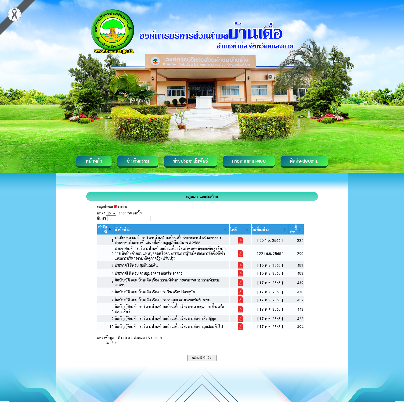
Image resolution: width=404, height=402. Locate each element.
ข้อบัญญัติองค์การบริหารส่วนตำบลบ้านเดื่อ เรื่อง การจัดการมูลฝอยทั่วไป (169, 326)
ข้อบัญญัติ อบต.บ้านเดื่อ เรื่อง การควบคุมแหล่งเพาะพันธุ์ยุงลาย (162, 299)
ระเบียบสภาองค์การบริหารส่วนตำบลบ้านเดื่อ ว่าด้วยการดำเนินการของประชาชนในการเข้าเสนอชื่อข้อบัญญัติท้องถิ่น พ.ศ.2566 (168, 240)
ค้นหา (101, 218)
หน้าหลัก (94, 161)
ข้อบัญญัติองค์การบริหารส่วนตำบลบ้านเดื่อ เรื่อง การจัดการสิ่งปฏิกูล (165, 318)
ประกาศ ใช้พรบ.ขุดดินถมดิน (136, 265)
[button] (122, 229)
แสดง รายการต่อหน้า (119, 212)
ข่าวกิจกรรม (137, 161)
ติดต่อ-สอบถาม (304, 161)
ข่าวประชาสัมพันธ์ (190, 161)
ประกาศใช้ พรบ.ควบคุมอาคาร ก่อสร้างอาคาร (148, 273)
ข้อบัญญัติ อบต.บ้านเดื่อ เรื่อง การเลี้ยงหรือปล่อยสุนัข (155, 291)
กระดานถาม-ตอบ (249, 161)
